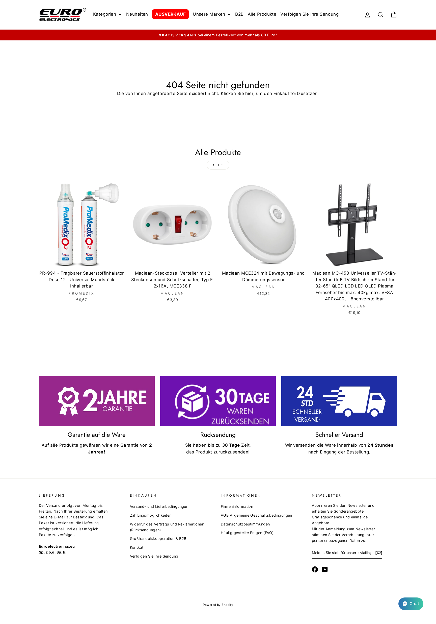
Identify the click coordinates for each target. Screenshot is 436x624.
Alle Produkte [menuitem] (262, 14)
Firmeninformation (237, 506)
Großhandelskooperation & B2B (158, 538)
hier (249, 93)
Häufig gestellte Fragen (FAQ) (247, 533)
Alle (217, 165)
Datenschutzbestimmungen (245, 524)
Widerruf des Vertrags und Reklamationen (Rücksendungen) (167, 527)
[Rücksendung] (218, 401)
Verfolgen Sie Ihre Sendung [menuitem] (309, 14)
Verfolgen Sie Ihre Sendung (154, 556)
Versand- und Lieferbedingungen (159, 506)
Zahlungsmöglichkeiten (151, 515)
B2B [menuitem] (239, 14)
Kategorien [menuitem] (104, 14)
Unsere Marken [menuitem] (209, 14)
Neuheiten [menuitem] (137, 14)
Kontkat (137, 547)
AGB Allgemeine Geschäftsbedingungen (256, 515)
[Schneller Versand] (339, 401)
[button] (410, 603)
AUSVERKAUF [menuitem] (170, 14)
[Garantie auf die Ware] (97, 401)
